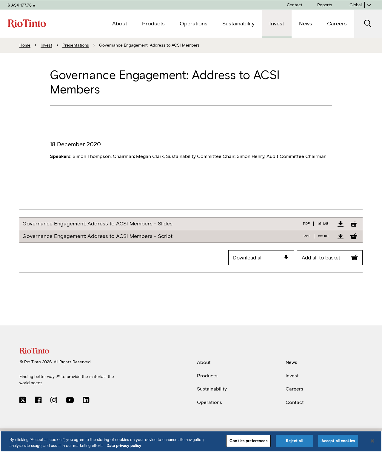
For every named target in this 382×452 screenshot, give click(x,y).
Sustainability (212, 389)
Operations (209, 402)
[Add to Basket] (354, 224)
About (204, 362)
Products (207, 375)
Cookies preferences (248, 441)
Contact (295, 402)
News (291, 362)
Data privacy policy (124, 445)
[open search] (368, 24)
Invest (292, 375)
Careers (294, 389)
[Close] (372, 441)
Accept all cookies (338, 441)
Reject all (294, 441)
